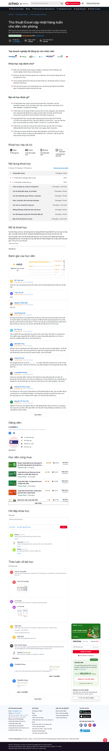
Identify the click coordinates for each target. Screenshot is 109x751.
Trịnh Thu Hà (18, 292)
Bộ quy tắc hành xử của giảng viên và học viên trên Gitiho (42, 725)
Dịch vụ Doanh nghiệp (62, 713)
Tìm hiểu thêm (82, 669)
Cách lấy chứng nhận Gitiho (40, 733)
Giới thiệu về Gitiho (37, 711)
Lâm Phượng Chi (19, 313)
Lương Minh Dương (20, 372)
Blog (29, 9)
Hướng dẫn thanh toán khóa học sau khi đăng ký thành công (19, 729)
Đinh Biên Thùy (19, 344)
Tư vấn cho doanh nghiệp (86, 698)
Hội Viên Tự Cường (95, 9)
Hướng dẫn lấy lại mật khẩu (16, 725)
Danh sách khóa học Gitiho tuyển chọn (44, 9)
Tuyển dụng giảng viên (62, 715)
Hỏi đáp (34, 715)
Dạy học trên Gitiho (61, 711)
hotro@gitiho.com (17, 711)
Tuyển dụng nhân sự (61, 717)
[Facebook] (81, 725)
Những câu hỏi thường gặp (16, 719)
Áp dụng (95, 647)
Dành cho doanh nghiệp (17, 9)
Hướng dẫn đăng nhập (15, 723)
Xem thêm (38, 415)
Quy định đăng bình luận (24, 527)
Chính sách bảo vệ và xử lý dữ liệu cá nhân (42, 721)
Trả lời (16, 539)
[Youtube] (89, 725)
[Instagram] (94, 725)
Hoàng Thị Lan (19, 358)
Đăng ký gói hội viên (86, 679)
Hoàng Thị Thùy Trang (22, 387)
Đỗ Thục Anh (18, 280)
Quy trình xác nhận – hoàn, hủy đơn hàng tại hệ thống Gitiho (42, 730)
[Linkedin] (85, 725)
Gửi (64, 527)
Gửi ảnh (13, 527)
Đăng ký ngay (86, 652)
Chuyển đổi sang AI (80, 9)
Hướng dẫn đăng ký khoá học (17, 721)
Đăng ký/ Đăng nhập (93, 3)
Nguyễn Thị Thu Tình (21, 401)
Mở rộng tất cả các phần (61, 168)
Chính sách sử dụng (37, 717)
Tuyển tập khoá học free (65, 9)
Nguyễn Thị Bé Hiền (21, 303)
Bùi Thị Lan (18, 329)
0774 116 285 (16, 713)
